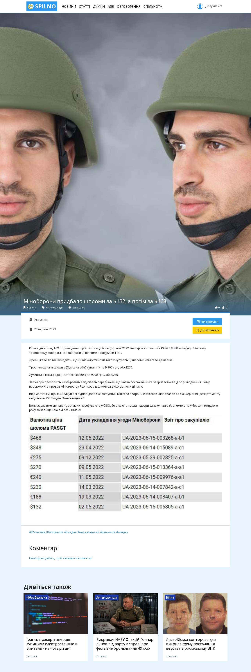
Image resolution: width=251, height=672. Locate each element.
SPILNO (45, 6)
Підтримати (209, 322)
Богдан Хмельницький (82, 532)
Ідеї (111, 6)
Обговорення (129, 6)
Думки (99, 6)
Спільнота (153, 6)
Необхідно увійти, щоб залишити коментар (60, 558)
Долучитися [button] (213, 6)
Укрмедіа (40, 320)
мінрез (123, 532)
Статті (84, 6)
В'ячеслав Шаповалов (47, 532)
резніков (108, 532)
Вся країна (78, 307)
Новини (69, 6)
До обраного (209, 330)
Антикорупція (54, 307)
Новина (31, 307)
